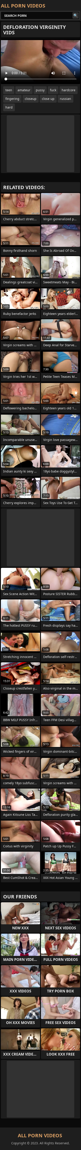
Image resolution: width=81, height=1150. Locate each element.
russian (65, 98)
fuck (53, 90)
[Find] (75, 15)
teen (8, 90)
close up (48, 98)
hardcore (68, 90)
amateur (24, 90)
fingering (12, 98)
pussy (40, 90)
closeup (30, 98)
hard (9, 107)
